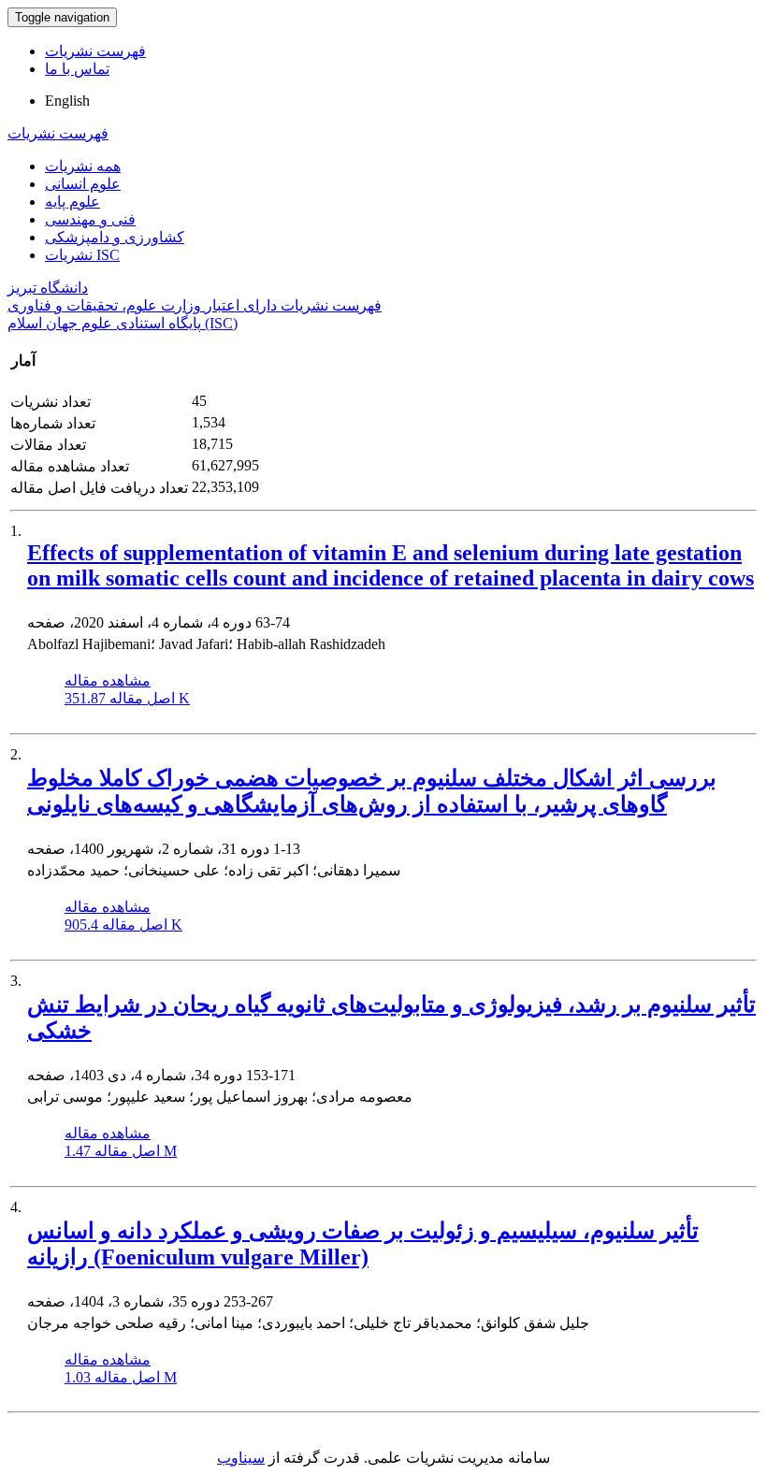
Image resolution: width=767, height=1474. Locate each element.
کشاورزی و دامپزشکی (114, 237)
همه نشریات (83, 166)
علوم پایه (72, 202)
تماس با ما (77, 69)
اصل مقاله (127, 698)
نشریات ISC (82, 255)
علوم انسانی (83, 184)
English (67, 100)
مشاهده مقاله (108, 680)
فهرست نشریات (95, 51)
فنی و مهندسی (90, 219)
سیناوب (241, 1458)
